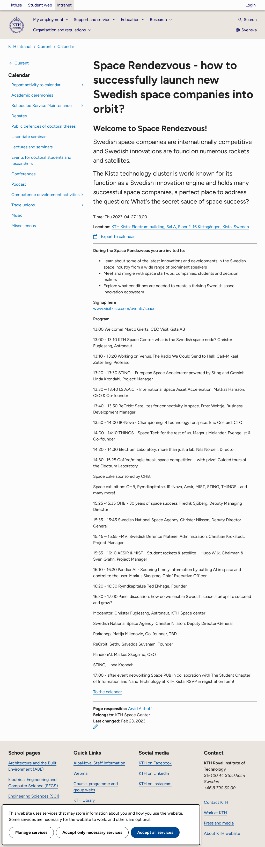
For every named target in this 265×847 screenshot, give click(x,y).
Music (17, 215)
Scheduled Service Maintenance (41, 105)
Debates (19, 115)
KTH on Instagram (155, 783)
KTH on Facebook (155, 763)
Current (45, 46)
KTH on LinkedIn (154, 773)
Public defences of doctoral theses (43, 126)
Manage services (31, 832)
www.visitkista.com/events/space (124, 308)
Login (251, 5)
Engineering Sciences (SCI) (33, 796)
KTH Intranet (20, 46)
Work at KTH (215, 812)
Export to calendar (118, 236)
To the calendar (107, 691)
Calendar (65, 46)
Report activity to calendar (35, 84)
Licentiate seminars (29, 136)
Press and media (219, 823)
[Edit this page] (95, 726)
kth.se (16, 5)
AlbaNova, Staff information (99, 763)
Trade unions (23, 204)
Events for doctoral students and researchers (41, 160)
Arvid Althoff (140, 708)
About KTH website (222, 833)
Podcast (18, 184)
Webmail (81, 773)
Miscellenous (23, 225)
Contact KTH (216, 802)
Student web (40, 5)
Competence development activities (45, 194)
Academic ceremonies (32, 95)
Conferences (23, 173)
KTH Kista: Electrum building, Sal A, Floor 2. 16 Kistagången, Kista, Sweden (180, 226)
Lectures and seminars (32, 146)
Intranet (64, 5)
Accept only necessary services (92, 832)
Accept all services (155, 832)
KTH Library (84, 800)
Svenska (249, 29)
